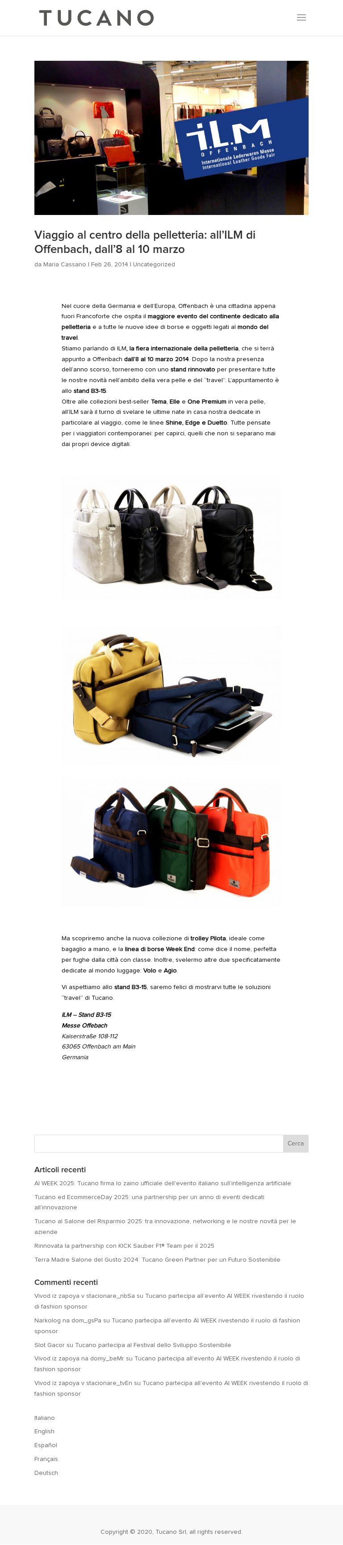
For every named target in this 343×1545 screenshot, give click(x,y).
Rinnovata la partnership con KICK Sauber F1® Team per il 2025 (124, 1246)
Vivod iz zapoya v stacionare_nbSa (84, 1296)
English (44, 1431)
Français (46, 1459)
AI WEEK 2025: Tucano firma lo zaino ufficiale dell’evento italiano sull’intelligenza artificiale (162, 1183)
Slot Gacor (49, 1345)
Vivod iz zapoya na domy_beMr (79, 1359)
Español (45, 1445)
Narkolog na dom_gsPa (67, 1321)
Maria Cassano (64, 264)
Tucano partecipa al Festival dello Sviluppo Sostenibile (153, 1345)
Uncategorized (154, 264)
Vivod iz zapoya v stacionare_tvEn (83, 1383)
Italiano (44, 1418)
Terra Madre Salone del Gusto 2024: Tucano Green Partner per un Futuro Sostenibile (157, 1260)
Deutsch (46, 1473)
